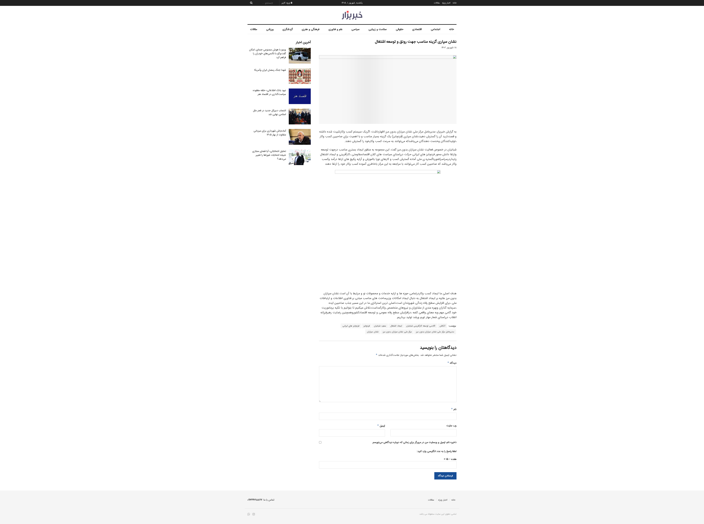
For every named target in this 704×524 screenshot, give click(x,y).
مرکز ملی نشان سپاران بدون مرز (397, 331)
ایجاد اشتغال (396, 326)
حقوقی (399, 29)
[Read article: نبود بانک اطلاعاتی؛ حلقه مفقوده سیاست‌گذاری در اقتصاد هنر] (300, 96)
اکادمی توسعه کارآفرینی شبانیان (420, 326)
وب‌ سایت (451, 426)
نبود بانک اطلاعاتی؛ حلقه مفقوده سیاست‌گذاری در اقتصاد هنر (269, 92)
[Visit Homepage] (352, 15)
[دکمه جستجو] (250, 3)
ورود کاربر (286, 3)
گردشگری (288, 29)
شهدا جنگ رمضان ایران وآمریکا (270, 70)
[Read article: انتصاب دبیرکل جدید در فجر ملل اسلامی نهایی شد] (300, 116)
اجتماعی (435, 29)
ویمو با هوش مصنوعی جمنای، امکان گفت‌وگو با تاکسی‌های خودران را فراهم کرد (267, 53)
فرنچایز (367, 326)
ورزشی (270, 29)
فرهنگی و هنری (310, 29)
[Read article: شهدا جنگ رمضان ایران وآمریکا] (300, 76)
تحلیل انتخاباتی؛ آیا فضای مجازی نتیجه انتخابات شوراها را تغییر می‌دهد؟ (269, 155)
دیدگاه (451, 363)
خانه (454, 3)
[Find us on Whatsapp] (248, 514)
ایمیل (381, 426)
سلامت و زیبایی (377, 29)
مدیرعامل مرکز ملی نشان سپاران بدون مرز (435, 331)
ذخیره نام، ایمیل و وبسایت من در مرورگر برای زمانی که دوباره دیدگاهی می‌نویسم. (414, 442)
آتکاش (442, 326)
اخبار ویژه (446, 3)
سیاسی (355, 29)
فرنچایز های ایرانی (350, 326)
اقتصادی (417, 29)
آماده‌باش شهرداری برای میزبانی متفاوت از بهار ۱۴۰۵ (270, 133)
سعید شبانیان (380, 326)
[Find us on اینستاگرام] (253, 514)
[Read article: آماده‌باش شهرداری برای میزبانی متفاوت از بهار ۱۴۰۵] (300, 137)
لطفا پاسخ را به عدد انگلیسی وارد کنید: (436, 451)
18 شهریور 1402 (448, 47)
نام (453, 409)
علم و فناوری (335, 29)
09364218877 (254, 500)
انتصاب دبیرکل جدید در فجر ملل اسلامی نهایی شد (269, 112)
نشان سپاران (373, 331)
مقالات (437, 3)
